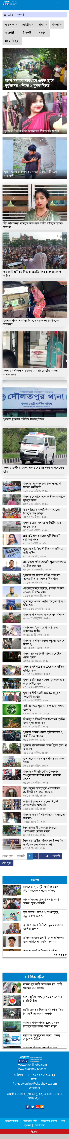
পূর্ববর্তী (21, 856)
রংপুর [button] (42, 33)
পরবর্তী (56, 856)
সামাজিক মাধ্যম (49, 1121)
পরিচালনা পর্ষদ (29, 1121)
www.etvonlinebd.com (32, 1065)
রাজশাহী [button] (10, 33)
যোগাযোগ (40, 1125)
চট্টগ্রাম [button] (27, 24)
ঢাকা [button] (42, 24)
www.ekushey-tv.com (32, 1069)
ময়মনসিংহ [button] (11, 41)
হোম (10, 14)
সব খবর (59, 955)
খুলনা (20, 14)
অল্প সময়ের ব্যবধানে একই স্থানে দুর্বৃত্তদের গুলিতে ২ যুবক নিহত (29, 83)
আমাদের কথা (12, 1121)
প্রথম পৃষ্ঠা (7, 856)
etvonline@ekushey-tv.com (39, 1084)
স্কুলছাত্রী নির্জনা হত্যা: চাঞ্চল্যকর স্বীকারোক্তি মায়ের (31, 131)
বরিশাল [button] (10, 24)
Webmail (35, 1088)
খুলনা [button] (56, 24)
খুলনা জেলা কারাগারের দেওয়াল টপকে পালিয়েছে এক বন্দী (30, 174)
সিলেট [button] (27, 33)
